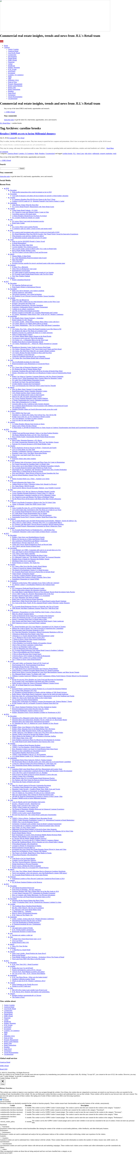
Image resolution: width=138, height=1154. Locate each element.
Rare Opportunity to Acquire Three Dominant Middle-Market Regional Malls (36, 835)
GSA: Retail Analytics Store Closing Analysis (26, 393)
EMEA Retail (12, 60)
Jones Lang (80, 153)
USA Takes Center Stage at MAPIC (23, 553)
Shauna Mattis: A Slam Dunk (21, 256)
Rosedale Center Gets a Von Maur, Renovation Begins (29, 453)
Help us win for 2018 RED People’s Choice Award (28, 241)
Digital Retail (12, 58)
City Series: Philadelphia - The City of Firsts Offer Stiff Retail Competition (36, 325)
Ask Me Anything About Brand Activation (25, 311)
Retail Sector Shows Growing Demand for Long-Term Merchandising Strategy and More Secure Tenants (45, 672)
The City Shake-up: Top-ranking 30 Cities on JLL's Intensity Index (33, 793)
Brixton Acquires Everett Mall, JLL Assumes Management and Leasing (35, 312)
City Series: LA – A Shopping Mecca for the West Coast (30, 340)
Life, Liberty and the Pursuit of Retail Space (26, 546)
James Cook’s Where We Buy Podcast (24, 426)
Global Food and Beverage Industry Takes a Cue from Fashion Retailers (35, 433)
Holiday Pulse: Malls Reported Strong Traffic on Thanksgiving (32, 731)
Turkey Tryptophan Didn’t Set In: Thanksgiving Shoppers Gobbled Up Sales (36, 902)
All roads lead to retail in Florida (22, 928)
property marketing (106, 153)
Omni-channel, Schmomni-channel (23, 574)
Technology (12, 95)
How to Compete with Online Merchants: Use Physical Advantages (33, 895)
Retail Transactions (14, 89)
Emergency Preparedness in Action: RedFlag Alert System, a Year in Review (36, 612)
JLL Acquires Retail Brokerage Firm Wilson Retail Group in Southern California (37, 650)
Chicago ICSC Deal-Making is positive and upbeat (28, 972)
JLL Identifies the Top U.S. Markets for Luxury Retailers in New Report (35, 723)
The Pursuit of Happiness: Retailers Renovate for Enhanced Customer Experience (38, 809)
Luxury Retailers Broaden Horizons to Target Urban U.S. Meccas (33, 493)
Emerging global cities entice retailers (24, 458)
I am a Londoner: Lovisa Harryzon (23, 354)
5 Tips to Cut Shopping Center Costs (24, 647)
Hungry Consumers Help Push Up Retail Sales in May (29, 619)
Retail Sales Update (18, 223)
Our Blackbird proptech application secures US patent (29, 238)
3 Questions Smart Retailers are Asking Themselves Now (30, 787)
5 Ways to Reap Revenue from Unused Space (26, 654)
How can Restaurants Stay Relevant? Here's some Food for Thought (34, 385)
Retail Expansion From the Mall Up (23, 847)
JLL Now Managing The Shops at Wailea (25, 597)
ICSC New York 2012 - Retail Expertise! (25, 964)
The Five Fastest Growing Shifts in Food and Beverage (29, 252)
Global (10, 64)
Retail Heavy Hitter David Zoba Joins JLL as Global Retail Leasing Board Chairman (39, 601)
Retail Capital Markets (15, 86)
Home (6, 45)
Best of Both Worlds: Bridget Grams (23, 250)
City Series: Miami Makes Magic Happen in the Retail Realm (31, 336)
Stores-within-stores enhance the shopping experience (29, 590)
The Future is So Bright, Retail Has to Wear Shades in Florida (32, 853)
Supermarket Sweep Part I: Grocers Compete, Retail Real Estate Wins (34, 517)
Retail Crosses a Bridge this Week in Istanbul (26, 866)
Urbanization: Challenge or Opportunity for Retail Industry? (31, 791)
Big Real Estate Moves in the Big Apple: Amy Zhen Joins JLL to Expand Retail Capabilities (41, 762)
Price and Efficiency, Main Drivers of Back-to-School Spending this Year (35, 473)
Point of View (12, 82)
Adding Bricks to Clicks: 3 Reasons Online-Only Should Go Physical (34, 484)
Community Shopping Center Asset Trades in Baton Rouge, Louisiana (34, 532)
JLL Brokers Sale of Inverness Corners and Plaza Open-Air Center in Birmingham (38, 462)
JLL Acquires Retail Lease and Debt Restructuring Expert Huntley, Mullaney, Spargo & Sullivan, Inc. (44, 521)
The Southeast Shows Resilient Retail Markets (27, 906)
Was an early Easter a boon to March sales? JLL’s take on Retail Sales (34, 249)
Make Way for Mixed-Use (20, 300)
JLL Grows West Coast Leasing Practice (25, 227)
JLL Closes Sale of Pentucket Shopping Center (27, 367)
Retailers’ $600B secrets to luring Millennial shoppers (28, 133)
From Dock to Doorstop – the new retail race (26, 889)
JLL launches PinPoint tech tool (22, 285)
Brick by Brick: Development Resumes (24, 913)
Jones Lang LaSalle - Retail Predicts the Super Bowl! (29, 953)
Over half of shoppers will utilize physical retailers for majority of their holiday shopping (40, 196)
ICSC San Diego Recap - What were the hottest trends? (29, 977)
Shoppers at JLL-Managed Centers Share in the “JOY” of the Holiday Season (37, 718)
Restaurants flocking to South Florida (24, 931)
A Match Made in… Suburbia (21, 911)
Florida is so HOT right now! (21, 986)
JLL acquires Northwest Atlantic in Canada (26, 217)
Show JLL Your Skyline (19, 946)
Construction (12, 55)
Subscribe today (9, 120)
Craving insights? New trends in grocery (25, 247)
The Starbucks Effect (19, 407)
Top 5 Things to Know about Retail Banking (26, 659)
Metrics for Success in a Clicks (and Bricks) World (28, 539)
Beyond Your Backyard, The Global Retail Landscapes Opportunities (34, 815)
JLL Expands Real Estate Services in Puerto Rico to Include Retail (33, 572)
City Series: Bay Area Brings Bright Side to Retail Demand (31, 358)
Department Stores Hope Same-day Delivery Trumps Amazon (32, 760)
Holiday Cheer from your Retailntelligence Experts (28, 537)
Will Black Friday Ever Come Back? (24, 561)
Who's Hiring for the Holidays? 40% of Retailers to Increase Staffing (34, 736)
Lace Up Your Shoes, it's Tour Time (23, 449)
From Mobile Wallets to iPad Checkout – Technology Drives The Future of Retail (38, 957)
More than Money (18, 259)
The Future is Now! (18, 997)
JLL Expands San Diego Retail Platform (25, 699)
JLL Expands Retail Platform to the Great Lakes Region (30, 875)
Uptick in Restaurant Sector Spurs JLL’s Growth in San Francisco (33, 616)
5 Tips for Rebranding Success (22, 641)
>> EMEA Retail (9, 112)
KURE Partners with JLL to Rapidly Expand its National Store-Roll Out (35, 703)
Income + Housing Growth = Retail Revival (26, 804)
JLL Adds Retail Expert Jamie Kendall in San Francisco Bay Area (33, 741)
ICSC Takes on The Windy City (22, 915)
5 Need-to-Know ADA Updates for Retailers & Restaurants (31, 656)
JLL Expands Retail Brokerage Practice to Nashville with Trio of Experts (35, 606)
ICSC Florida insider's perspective (23, 930)
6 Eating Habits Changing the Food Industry (26, 384)
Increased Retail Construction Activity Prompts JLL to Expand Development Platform (39, 689)
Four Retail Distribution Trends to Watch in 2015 (27, 710)
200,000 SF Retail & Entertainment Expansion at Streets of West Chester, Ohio (37, 796)
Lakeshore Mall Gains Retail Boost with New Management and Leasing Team (37, 769)
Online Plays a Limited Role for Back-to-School (27, 471)
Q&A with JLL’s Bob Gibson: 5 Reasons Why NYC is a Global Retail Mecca (37, 522)
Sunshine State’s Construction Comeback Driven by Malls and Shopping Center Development (42, 771)
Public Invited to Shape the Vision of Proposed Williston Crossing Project (35, 683)
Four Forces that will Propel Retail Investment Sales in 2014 (31, 897)
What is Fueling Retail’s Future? (22, 334)
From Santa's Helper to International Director (26, 287)
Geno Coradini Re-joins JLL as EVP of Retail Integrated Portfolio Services (36, 508)
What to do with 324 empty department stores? (27, 396)
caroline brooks (67, 153)
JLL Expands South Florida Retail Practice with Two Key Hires (32, 274)
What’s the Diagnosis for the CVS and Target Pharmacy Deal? (32, 617)
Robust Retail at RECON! (20, 942)
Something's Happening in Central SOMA (25, 579)
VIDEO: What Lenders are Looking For (25, 807)
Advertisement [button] (4, 1142)
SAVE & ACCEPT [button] (6, 1153)
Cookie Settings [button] (5, 1078)
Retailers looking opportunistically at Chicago (26, 995)
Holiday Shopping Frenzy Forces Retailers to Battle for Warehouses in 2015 (36, 712)
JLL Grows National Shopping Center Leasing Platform (30, 398)
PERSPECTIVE (13, 80)
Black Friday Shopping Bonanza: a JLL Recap (27, 440)
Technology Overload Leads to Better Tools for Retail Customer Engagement (36, 824)
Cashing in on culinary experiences (23, 309)
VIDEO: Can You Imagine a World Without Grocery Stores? (31, 747)
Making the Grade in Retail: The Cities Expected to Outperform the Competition (37, 628)
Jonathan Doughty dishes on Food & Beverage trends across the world (34, 409)
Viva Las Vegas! (17, 940)
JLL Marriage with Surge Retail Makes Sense (26, 909)
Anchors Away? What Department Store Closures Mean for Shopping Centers (37, 378)
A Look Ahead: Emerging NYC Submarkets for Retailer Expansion (33, 893)
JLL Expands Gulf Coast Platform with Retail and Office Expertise (33, 681)
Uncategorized (12, 98)
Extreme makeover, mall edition (22, 292)
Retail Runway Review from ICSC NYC (25, 542)
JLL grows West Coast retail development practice (28, 221)
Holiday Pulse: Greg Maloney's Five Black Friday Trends (30, 727)
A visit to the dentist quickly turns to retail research (28, 395)
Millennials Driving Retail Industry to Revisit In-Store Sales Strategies (34, 829)
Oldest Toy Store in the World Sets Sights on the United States (32, 698)
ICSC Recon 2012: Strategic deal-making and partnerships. (31, 992)
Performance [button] (4, 1130)
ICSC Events (12, 69)
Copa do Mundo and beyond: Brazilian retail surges (28, 802)
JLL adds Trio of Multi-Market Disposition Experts (28, 380)
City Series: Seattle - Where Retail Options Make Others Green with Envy (35, 322)
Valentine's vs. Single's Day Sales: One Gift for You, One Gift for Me (34, 415)
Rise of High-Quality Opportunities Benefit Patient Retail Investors (33, 437)
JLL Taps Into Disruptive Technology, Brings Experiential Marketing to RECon (37, 632)
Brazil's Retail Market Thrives (21, 833)
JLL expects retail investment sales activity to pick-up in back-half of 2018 (35, 232)
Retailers (11, 91)
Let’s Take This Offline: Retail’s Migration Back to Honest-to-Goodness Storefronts (38, 871)
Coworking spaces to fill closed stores (24, 214)
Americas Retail (13, 51)
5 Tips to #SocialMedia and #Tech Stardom (26, 652)
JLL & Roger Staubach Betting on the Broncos (27, 882)
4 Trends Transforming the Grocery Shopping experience (30, 400)
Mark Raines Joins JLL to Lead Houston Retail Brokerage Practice (33, 778)
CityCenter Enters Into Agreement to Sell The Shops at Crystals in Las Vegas (36, 510)
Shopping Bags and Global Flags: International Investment (30, 721)
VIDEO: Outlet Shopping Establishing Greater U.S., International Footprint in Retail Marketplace (43, 820)
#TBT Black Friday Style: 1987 (22, 738)
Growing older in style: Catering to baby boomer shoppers (30, 404)
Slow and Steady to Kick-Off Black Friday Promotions (29, 552)
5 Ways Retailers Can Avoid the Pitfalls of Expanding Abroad (31, 643)
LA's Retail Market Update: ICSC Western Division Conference (32, 756)
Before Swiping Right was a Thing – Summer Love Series (30, 479)
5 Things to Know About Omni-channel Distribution (29, 639)
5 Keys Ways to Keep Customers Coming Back (27, 645)
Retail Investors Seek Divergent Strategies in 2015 (28, 630)
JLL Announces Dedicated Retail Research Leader (28, 588)
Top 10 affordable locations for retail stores (25, 362)
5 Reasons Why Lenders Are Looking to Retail (27, 658)
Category (7, 47)
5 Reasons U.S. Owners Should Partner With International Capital (33, 636)
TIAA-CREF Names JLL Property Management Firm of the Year (33, 594)
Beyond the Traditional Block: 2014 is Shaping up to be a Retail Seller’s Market (37, 842)
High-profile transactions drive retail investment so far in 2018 (32, 192)
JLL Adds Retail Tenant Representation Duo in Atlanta (29, 513)
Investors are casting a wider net (22, 935)
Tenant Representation (15, 97)
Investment (11, 73)
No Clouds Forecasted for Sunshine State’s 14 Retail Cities (31, 464)
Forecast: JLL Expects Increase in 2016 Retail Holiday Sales (31, 444)
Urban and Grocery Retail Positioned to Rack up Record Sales (32, 544)
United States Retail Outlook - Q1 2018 (24, 210)
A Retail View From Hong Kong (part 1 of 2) (26, 939)
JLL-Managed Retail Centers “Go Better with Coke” (29, 674)
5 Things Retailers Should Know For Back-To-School (29, 216)
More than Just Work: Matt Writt (22, 245)
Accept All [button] (14, 1078)
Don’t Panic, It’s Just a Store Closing (24, 827)
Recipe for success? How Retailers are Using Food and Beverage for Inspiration (37, 679)
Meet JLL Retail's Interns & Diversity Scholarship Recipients (31, 785)
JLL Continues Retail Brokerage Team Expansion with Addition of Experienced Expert (40, 406)
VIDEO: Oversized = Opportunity (23, 811)
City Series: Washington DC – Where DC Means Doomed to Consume (34, 343)
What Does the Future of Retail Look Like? (26, 782)
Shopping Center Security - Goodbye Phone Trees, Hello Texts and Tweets (36, 789)
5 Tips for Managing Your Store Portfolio (25, 648)
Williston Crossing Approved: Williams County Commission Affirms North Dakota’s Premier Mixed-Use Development (50, 676)
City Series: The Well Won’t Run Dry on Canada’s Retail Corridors (33, 351)
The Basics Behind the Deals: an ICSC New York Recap (30, 435)
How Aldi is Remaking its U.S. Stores (24, 402)
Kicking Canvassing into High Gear (23, 303)
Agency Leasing (13, 49)
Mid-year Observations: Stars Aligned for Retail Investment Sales (33, 794)
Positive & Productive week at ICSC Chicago (26, 970)
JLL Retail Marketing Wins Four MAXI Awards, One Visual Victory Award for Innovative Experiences (45, 234)
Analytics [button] (3, 1136)
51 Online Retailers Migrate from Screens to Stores (28, 424)
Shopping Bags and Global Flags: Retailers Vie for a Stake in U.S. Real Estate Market (39, 720)
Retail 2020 (3, 1069)
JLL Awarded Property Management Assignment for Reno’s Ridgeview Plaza (37, 526)
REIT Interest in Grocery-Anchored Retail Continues (29, 623)
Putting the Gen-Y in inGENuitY (22, 968)
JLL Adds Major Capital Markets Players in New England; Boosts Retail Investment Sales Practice (43, 592)
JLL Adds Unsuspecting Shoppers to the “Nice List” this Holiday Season (35, 442)
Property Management (15, 84)
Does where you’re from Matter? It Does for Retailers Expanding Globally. (36, 466)
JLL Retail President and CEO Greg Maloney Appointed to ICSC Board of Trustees (39, 626)
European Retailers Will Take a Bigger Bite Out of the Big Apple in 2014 (35, 891)
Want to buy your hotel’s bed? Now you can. (26, 455)
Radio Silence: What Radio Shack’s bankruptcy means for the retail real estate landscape (40, 694)
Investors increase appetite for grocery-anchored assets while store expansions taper (38, 263)
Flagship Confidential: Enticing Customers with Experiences (31, 451)
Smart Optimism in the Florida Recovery (25, 984)
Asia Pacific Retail (14, 53)
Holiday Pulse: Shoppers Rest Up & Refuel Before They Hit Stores (33, 729)
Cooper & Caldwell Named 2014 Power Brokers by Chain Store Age (34, 763)
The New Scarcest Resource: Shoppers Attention (27, 862)
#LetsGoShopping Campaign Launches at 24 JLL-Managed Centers (34, 495)
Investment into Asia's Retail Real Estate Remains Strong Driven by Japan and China (39, 849)
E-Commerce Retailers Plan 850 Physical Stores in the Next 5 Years (33, 199)
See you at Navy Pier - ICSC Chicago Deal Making (28, 973)
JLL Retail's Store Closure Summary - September (27, 318)
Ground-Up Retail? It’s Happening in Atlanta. (26, 846)
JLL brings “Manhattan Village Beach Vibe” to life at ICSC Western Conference (37, 314)
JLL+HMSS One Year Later (21, 413)
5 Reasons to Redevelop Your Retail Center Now (27, 634)
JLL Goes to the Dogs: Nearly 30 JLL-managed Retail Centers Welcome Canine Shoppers (41, 603)
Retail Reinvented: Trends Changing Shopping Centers (29, 391)
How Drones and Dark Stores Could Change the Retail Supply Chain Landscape (38, 621)
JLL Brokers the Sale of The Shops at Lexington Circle (29, 331)
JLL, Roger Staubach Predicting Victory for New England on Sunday (34, 707)
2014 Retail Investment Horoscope (23, 888)
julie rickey (88, 153)
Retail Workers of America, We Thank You (26, 563)
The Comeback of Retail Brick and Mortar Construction (30, 541)
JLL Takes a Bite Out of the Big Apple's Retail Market (29, 566)
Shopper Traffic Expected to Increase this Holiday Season (30, 734)
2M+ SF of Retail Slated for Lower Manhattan (27, 685)
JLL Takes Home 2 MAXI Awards (23, 486)
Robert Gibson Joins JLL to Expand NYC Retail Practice (30, 867)
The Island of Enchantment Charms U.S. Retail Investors (30, 570)
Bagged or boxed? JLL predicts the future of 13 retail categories (32, 333)
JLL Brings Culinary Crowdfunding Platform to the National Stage (33, 584)
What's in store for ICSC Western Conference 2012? (28, 981)
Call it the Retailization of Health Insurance (26, 922)
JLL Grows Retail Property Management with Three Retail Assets (33, 207)
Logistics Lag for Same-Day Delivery (24, 860)
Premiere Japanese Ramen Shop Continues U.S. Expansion (31, 595)
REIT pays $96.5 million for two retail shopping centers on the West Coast (36, 301)
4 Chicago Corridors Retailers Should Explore (27, 575)
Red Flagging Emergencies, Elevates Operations (27, 305)
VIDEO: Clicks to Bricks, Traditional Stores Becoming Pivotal (32, 818)
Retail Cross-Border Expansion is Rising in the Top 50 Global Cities (34, 502)
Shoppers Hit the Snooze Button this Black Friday (28, 900)
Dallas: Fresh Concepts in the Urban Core (25, 805)
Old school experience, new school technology (27, 294)
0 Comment (11, 138)
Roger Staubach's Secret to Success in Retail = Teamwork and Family (34, 448)
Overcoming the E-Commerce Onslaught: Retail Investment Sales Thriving (36, 825)
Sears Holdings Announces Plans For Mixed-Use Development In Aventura (36, 740)
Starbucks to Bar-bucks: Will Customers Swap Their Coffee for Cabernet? (35, 583)
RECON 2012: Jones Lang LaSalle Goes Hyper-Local (29, 990)
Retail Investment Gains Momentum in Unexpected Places (30, 364)
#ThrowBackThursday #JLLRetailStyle (24, 844)
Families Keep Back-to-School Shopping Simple (27, 342)
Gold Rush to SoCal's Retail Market (23, 858)
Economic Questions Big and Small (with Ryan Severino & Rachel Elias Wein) (37, 371)
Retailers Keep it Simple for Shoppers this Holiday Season (30, 559)
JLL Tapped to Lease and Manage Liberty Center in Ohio (30, 212)
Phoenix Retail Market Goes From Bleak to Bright (28, 836)
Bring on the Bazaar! (18, 955)
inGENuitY (12, 71)
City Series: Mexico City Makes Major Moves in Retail (29, 323)
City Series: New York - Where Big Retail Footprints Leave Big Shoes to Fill (36, 329)
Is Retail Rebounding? (19, 243)
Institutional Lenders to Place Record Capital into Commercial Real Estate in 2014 (38, 878)
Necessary (5, 1100)
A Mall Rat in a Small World (21, 950)
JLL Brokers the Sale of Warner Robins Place (26, 369)
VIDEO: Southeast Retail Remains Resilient (26, 745)
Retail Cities (12, 87)
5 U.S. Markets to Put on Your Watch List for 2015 (28, 637)
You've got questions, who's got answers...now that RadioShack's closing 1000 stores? (39, 873)
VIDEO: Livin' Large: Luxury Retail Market (26, 813)
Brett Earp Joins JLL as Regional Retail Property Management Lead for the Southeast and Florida (43, 696)
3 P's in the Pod (17, 261)
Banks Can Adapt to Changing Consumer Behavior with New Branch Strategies (37, 376)
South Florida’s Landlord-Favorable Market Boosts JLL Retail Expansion (35, 670)
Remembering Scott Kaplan (21, 270)
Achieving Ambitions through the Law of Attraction (28, 356)
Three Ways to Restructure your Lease (24, 269)
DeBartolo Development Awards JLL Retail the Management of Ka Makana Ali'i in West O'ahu (42, 831)
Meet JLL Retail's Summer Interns (23, 614)
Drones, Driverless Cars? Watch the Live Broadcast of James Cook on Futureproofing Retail (41, 373)
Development (12, 56)
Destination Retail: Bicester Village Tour (25, 667)
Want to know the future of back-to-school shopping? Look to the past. (34, 774)
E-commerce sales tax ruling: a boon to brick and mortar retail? (32, 228)
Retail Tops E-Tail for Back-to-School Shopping (27, 599)
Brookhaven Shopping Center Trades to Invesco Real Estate (31, 347)
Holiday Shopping (14, 67)
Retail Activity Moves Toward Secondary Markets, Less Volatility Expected (36, 488)
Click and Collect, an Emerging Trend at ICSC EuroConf (30, 663)
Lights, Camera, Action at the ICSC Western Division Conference (33, 919)
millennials (95, 153)
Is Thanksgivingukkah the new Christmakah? (26, 924)
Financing (11, 62)
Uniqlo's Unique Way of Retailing (23, 776)
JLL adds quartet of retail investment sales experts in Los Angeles (33, 272)
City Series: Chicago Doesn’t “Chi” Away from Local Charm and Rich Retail (37, 349)
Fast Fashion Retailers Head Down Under (25, 752)
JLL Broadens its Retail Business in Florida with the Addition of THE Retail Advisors (39, 692)
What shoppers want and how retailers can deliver (28, 236)
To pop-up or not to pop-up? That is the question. (27, 338)
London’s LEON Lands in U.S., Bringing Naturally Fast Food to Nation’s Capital (38, 201)
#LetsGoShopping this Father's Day (23, 482)
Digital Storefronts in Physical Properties (25, 864)
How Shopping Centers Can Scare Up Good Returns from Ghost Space (35, 749)
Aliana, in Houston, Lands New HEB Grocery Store (29, 504)
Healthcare (11, 66)
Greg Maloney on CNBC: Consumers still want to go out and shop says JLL (36, 550)
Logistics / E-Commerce (16, 75)
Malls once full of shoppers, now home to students (28, 291)
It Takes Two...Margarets (20, 267)
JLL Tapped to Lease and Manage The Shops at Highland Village (33, 497)
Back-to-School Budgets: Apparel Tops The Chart (28, 475)
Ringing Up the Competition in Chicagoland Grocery (29, 751)
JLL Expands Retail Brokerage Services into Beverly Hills (30, 511)
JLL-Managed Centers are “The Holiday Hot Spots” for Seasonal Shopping (36, 557)
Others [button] (2, 1147)
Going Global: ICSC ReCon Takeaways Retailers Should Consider (33, 491)
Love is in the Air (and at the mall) (23, 420)
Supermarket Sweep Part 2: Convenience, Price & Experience (32, 515)
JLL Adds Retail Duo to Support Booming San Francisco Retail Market (35, 668)
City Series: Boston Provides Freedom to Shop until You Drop (32, 353)
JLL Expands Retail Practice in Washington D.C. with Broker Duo (33, 530)
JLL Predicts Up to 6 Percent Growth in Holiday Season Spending (33, 296)
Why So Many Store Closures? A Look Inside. (27, 389)
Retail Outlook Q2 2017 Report (22, 320)
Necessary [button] (3, 1098)
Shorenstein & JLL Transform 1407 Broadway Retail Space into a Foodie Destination (39, 469)
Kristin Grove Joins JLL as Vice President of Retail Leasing (31, 416)
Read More (110, 148)
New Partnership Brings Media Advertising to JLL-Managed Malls (33, 765)
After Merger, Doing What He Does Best (25, 205)
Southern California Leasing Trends (23, 979)
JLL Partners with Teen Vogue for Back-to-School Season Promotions (34, 780)
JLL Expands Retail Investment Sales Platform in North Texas (32, 468)
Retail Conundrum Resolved (21, 280)
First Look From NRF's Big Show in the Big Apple (28, 959)
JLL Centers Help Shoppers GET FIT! (24, 690)
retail (114, 153)
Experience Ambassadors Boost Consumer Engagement (30, 307)
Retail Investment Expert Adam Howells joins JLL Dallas (30, 709)
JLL (74, 153)
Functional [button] (3, 1124)
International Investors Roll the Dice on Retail (26, 920)
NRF (9, 78)
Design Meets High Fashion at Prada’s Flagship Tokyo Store (31, 577)
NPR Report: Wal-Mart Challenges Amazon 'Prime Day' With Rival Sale (35, 608)
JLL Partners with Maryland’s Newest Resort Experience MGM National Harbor (38, 524)
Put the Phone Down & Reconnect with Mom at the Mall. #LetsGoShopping (36, 499)
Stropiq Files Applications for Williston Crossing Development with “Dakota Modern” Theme (42, 701)
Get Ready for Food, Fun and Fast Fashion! (26, 382)
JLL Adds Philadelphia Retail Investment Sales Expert (29, 258)
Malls (10, 76)
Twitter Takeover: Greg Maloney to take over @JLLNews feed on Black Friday (37, 732)
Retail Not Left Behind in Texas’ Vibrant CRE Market (29, 851)
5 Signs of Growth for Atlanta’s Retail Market (26, 568)
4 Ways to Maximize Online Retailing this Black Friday (29, 555)
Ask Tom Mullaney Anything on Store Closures (27, 418)
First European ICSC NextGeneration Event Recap (28, 665)
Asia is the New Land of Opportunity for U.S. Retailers (29, 773)
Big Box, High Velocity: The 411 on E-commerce (28, 908)
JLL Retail (21, 138)
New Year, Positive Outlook (21, 276)
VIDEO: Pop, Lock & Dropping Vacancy (25, 822)
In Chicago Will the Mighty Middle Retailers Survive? (29, 838)
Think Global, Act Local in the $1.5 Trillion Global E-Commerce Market (35, 840)
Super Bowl (12, 93)
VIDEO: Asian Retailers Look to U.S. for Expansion (29, 754)
